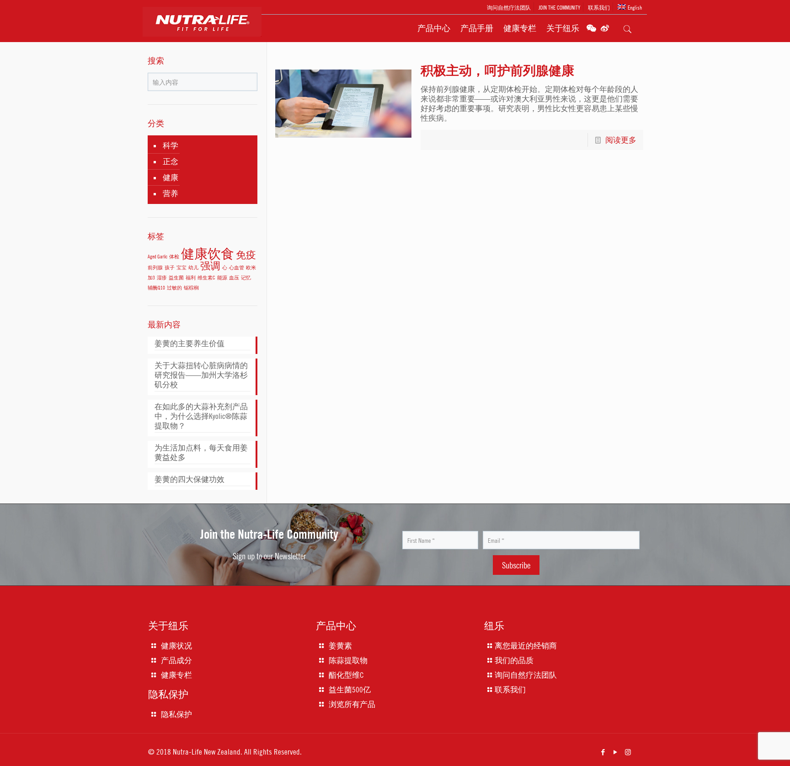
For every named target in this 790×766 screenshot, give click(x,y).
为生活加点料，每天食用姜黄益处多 (201, 452)
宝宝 (181, 267)
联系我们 (599, 7)
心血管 (236, 267)
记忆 (246, 277)
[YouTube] (615, 752)
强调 (210, 266)
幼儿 (193, 267)
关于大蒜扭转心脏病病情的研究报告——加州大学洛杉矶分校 (201, 375)
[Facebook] (603, 752)
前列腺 (155, 267)
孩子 (170, 267)
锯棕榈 (191, 287)
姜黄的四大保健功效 (189, 479)
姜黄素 (340, 645)
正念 (170, 161)
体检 (174, 256)
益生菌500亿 (350, 689)
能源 (222, 277)
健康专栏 (176, 675)
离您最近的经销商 (526, 645)
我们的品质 (514, 660)
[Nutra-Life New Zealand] (207, 31)
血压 (234, 277)
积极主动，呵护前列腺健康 (497, 70)
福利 (191, 277)
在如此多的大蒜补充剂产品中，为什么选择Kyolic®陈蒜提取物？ (201, 416)
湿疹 (162, 277)
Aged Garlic (157, 256)
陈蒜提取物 (348, 660)
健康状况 (176, 645)
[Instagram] (628, 752)
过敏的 (174, 287)
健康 (170, 177)
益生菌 (176, 277)
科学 (170, 145)
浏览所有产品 (352, 704)
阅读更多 (620, 140)
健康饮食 (207, 253)
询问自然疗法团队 (509, 7)
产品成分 (176, 660)
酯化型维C (346, 675)
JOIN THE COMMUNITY (559, 7)
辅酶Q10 (156, 287)
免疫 (246, 255)
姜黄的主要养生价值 (189, 343)
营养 (170, 193)
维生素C (206, 277)
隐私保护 (176, 714)
